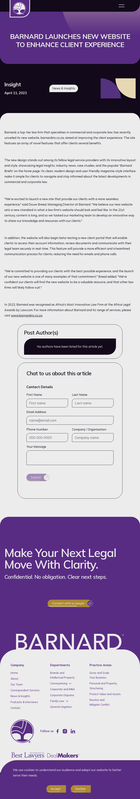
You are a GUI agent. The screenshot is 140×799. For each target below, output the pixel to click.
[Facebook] (57, 731)
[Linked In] (73, 731)
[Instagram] (65, 731)
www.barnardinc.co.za (26, 315)
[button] (122, 6)
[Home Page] (20, 8)
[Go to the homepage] (22, 731)
